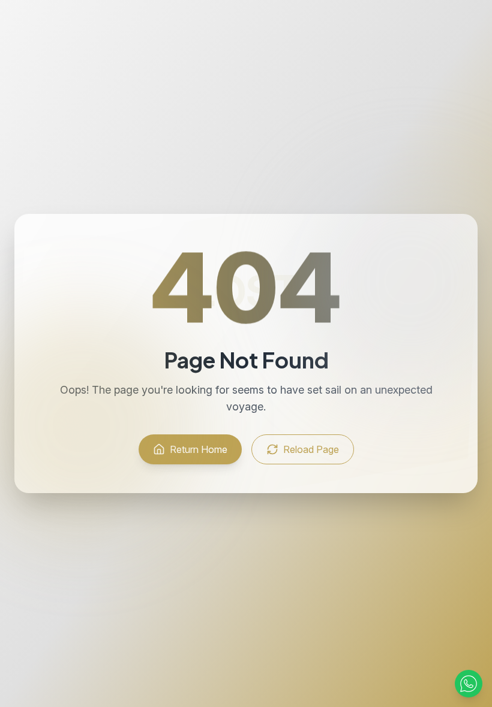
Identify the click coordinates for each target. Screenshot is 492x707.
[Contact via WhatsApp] (468, 683)
